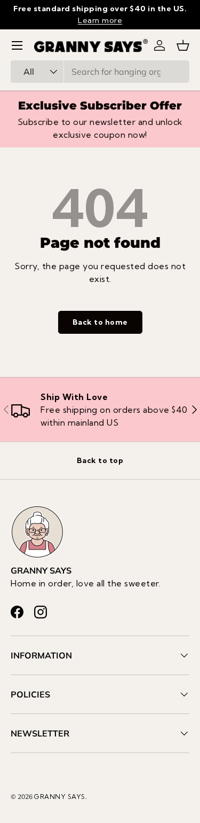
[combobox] (100, 71)
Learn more (100, 20)
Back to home (100, 322)
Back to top (100, 460)
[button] (183, 45)
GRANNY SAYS (59, 797)
